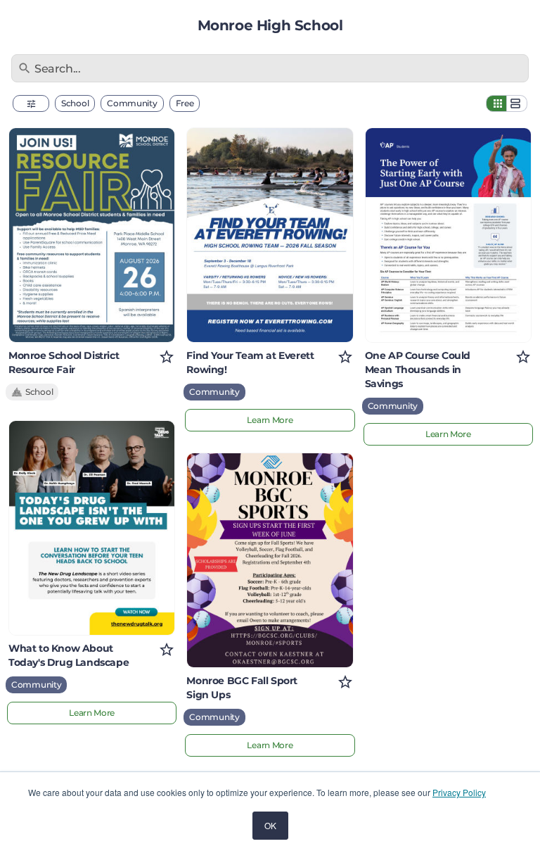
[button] (31, 103)
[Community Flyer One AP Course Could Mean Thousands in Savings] (448, 235)
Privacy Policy (459, 792)
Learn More (92, 712)
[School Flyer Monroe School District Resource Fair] (91, 235)
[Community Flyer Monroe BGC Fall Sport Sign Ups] (269, 560)
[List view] (516, 103)
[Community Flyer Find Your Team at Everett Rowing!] (269, 235)
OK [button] (270, 825)
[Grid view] (496, 103)
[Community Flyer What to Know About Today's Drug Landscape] (91, 528)
